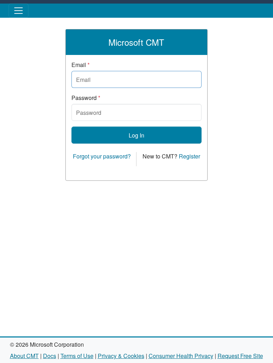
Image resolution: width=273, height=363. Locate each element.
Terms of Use (76, 356)
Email (80, 65)
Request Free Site (240, 356)
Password (85, 98)
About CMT (24, 356)
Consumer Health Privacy (181, 356)
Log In (136, 135)
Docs (49, 356)
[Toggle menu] (18, 11)
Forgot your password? (102, 156)
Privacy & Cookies (121, 356)
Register (189, 156)
